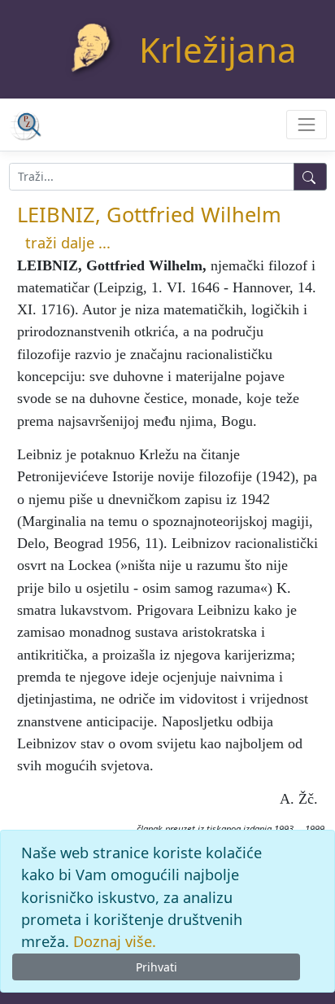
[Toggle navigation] (306, 124)
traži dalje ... (68, 242)
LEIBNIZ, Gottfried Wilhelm (149, 214)
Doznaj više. (114, 941)
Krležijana (218, 49)
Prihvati (156, 967)
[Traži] (310, 177)
